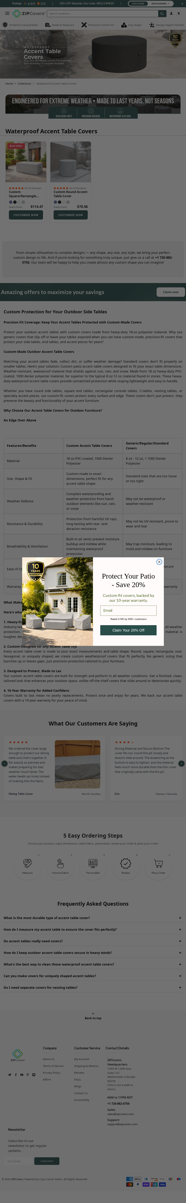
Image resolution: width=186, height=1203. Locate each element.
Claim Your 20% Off (128, 630)
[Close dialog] (159, 562)
